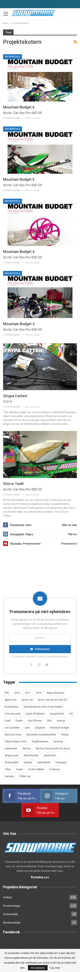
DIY (71, 713)
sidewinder (11, 748)
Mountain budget (59, 727)
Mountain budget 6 (18, 107)
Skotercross (11, 755)
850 (7, 692)
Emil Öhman (35, 720)
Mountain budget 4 (18, 251)
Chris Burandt (12, 713)
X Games (54, 769)
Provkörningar (11, 905)
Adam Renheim (55, 692)
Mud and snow (13, 734)
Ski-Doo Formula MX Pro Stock (53, 748)
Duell (7, 720)
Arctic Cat (27, 699)
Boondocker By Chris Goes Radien (43, 706)
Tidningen (60, 762)
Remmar (58, 741)
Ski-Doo (26, 748)
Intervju (61, 720)
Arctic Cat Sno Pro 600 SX (52, 699)
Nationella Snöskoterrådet (41, 734)
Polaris (65, 734)
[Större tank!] (40, 454)
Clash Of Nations (35, 713)
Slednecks (50, 755)
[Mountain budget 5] (40, 150)
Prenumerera (42, 649)
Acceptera (38, 967)
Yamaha (9, 776)
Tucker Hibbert (36, 769)
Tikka (8, 769)
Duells (19, 720)
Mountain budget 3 (18, 324)
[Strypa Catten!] (40, 366)
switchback (43, 762)
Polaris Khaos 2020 (16, 741)
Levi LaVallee (12, 727)
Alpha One (10, 699)
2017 (28, 692)
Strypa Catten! (15, 396)
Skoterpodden (12, 922)
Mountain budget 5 (18, 179)
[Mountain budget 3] (40, 294)
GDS (49, 720)
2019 (39, 692)
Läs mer (55, 967)
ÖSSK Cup (24, 776)
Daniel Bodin (57, 713)
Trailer (19, 769)
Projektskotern (40, 741)
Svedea (28, 762)
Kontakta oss (40, 877)
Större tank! (13, 483)
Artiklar (7, 897)
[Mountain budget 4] (40, 222)
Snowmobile (13, 56)
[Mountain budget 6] (40, 77)
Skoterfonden (31, 755)
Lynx (27, 727)
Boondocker (11, 706)
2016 (17, 692)
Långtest (40, 727)
